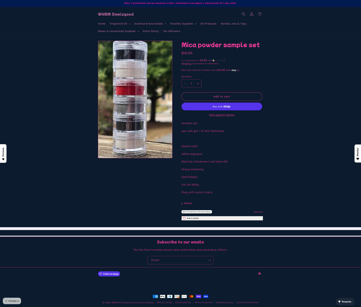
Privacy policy (183, 302)
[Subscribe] (209, 260)
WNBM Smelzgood (121, 302)
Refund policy (164, 302)
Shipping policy (224, 302)
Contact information (247, 302)
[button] (120, 23)
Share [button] (188, 203)
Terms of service (203, 302)
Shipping (186, 63)
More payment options (221, 115)
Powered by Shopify (142, 302)
